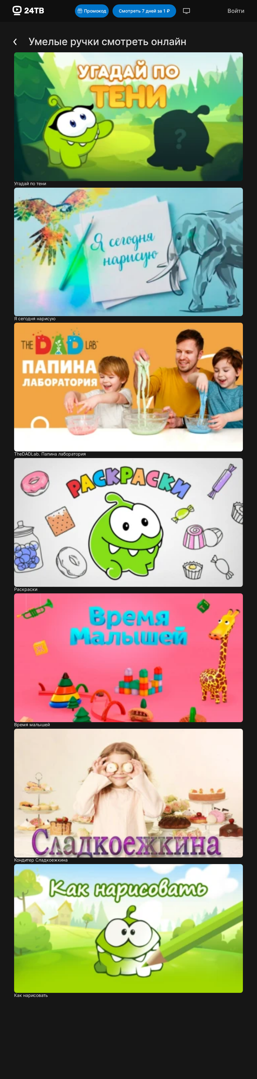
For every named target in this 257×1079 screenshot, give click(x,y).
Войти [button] (236, 11)
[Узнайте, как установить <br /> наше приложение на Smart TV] (186, 11)
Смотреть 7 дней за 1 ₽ (144, 10)
